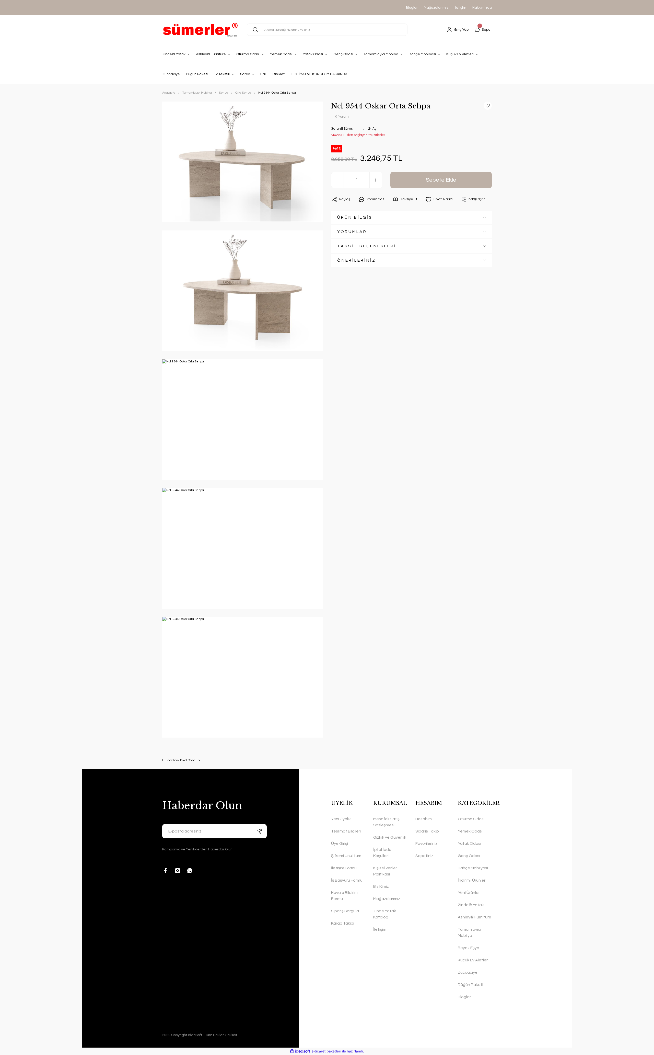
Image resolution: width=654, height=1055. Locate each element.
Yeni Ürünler (469, 893)
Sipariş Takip (427, 831)
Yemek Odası (470, 831)
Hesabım (423, 819)
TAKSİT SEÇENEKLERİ (366, 246)
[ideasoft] (300, 1051)
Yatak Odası (469, 843)
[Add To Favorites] (488, 106)
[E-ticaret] (326, 1051)
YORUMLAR (352, 232)
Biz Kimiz (381, 886)
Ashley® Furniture (474, 917)
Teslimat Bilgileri (346, 831)
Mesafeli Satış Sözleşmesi (386, 822)
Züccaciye (467, 972)
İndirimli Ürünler (471, 880)
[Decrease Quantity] (337, 180)
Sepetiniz (424, 856)
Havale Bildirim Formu (344, 896)
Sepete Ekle (441, 180)
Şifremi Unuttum (346, 856)
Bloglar (412, 7)
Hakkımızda (482, 7)
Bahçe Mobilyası (473, 868)
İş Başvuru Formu (347, 880)
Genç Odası (469, 856)
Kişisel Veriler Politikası (385, 871)
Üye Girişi (339, 843)
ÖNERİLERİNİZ (356, 260)
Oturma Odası (471, 819)
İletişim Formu (344, 868)
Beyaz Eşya (468, 948)
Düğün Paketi (470, 985)
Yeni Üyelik (341, 819)
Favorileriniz (426, 843)
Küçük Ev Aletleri (473, 960)
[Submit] (259, 831)
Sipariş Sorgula (345, 911)
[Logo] (200, 29)
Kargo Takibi (342, 923)
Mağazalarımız (436, 7)
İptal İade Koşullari (382, 853)
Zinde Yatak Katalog (384, 914)
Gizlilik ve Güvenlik (389, 837)
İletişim (460, 7)
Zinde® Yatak (471, 905)
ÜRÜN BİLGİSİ (356, 217)
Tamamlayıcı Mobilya (469, 932)
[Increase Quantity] (376, 180)
